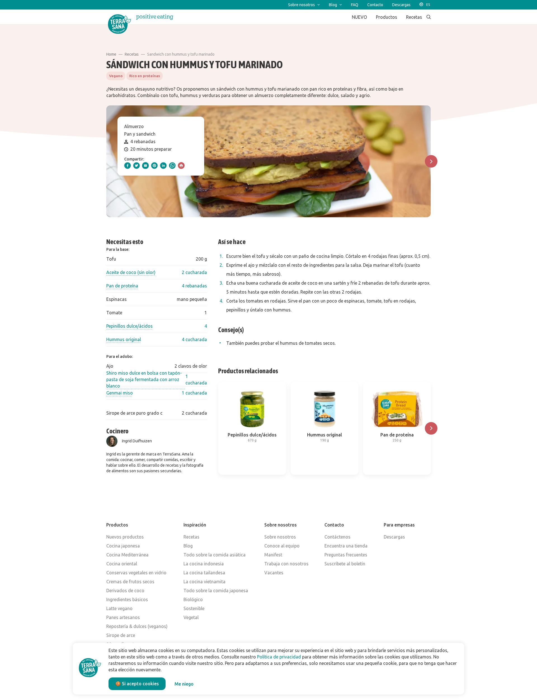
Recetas (132, 54)
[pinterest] (154, 165)
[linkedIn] (163, 165)
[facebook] (127, 165)
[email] (145, 165)
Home (111, 54)
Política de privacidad (279, 656)
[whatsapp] (172, 165)
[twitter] (136, 165)
